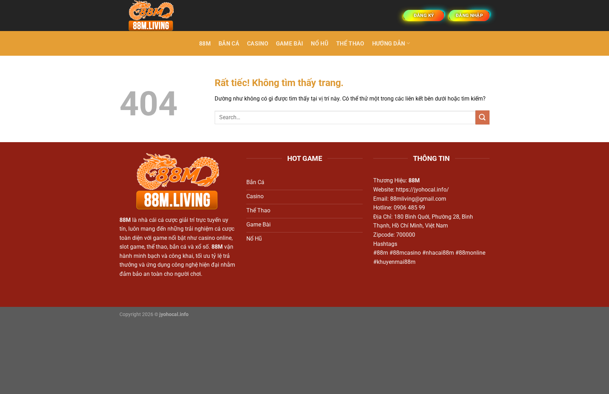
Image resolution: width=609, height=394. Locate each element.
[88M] (154, 15)
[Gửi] (482, 117)
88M (205, 43)
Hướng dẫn (388, 43)
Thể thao (350, 43)
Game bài (289, 43)
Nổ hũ (319, 43)
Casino (257, 43)
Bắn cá (229, 43)
